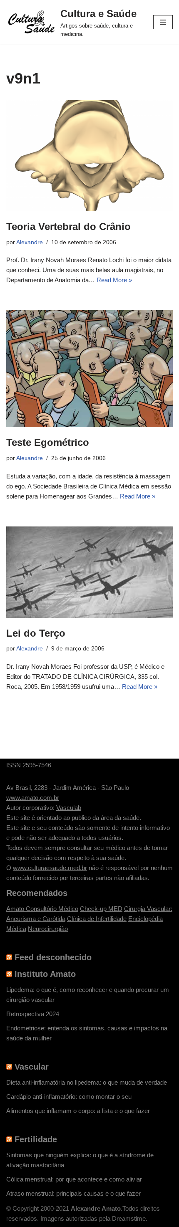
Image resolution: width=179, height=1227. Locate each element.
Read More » (114, 279)
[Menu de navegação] (163, 22)
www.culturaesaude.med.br (50, 867)
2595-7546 (36, 765)
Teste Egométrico (47, 442)
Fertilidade (36, 1139)
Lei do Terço (35, 633)
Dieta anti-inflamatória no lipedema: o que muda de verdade (86, 1082)
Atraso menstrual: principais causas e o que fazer (73, 1193)
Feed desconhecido (53, 957)
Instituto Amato (45, 974)
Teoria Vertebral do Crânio (68, 226)
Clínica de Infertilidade (97, 918)
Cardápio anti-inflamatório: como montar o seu (69, 1096)
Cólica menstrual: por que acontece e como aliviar (74, 1179)
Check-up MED (101, 908)
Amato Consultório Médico (42, 908)
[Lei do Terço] (89, 572)
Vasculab (68, 807)
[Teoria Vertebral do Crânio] (89, 156)
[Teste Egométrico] (89, 368)
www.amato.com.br (32, 797)
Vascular (32, 1066)
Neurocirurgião (48, 928)
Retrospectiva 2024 (32, 1013)
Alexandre (29, 242)
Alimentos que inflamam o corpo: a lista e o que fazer (78, 1110)
